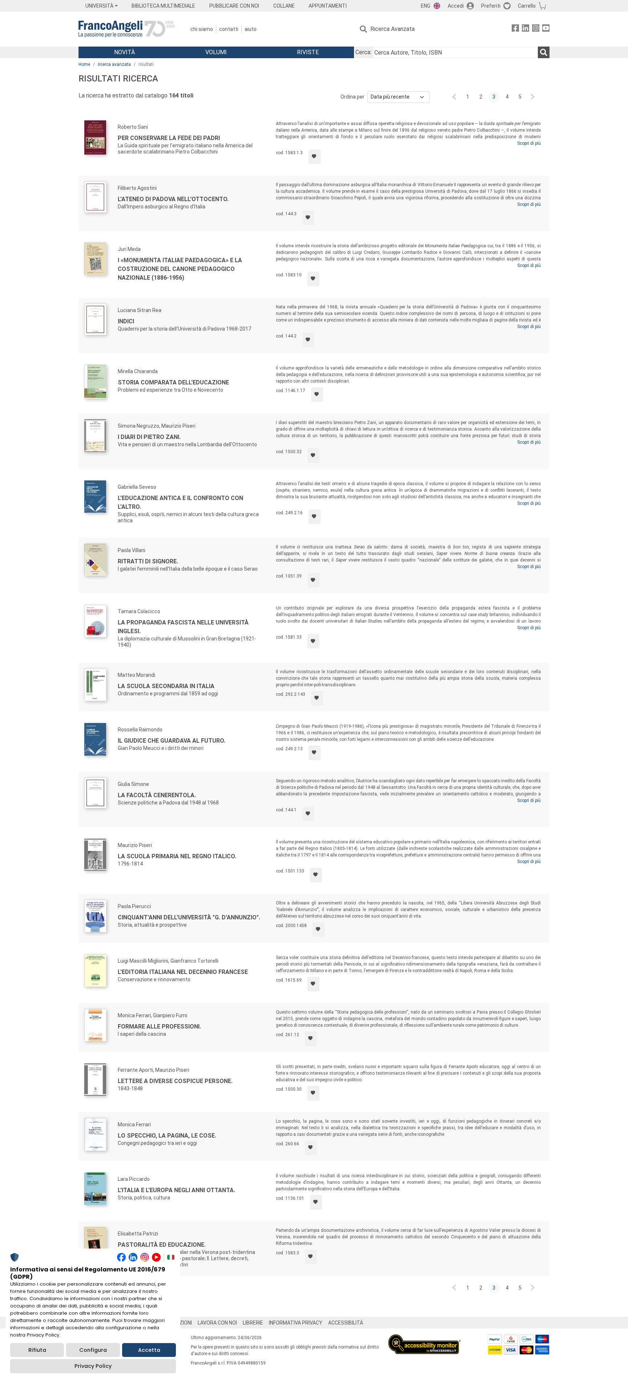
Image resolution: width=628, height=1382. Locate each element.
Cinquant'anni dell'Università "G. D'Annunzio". (189, 917)
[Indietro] (455, 97)
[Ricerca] (544, 52)
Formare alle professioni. (159, 1026)
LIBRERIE (253, 1323)
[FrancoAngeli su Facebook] (515, 29)
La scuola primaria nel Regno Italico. (177, 856)
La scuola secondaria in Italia (166, 686)
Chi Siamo (201, 29)
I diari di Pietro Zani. (149, 437)
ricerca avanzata (114, 64)
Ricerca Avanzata (392, 28)
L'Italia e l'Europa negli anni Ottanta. (176, 1190)
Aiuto (251, 29)
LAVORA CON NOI (217, 1323)
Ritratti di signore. (148, 561)
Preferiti (490, 6)
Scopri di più (529, 143)
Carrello (527, 6)
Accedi (456, 6)
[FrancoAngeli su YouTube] (546, 29)
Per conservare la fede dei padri (169, 138)
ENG (425, 6)
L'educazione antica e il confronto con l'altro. (180, 502)
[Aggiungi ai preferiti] (315, 156)
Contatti (228, 29)
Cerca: (363, 52)
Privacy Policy (93, 1366)
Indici (126, 321)
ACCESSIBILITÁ (345, 1323)
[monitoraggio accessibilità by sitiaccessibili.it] (424, 1338)
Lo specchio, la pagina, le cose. (167, 1135)
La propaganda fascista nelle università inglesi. (183, 627)
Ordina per (353, 97)
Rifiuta (37, 1350)
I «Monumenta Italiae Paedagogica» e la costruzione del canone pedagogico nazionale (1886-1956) (180, 269)
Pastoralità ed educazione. (162, 1244)
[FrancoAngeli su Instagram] (535, 29)
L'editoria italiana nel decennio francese (183, 971)
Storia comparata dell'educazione (173, 382)
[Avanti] (533, 97)
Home (84, 64)
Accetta (149, 1350)
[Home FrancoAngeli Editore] (126, 29)
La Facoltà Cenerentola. (157, 795)
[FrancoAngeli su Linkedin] (525, 29)
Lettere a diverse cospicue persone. (175, 1081)
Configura (93, 1350)
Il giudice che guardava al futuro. (171, 740)
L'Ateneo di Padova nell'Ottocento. (173, 199)
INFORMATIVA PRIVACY (295, 1323)
